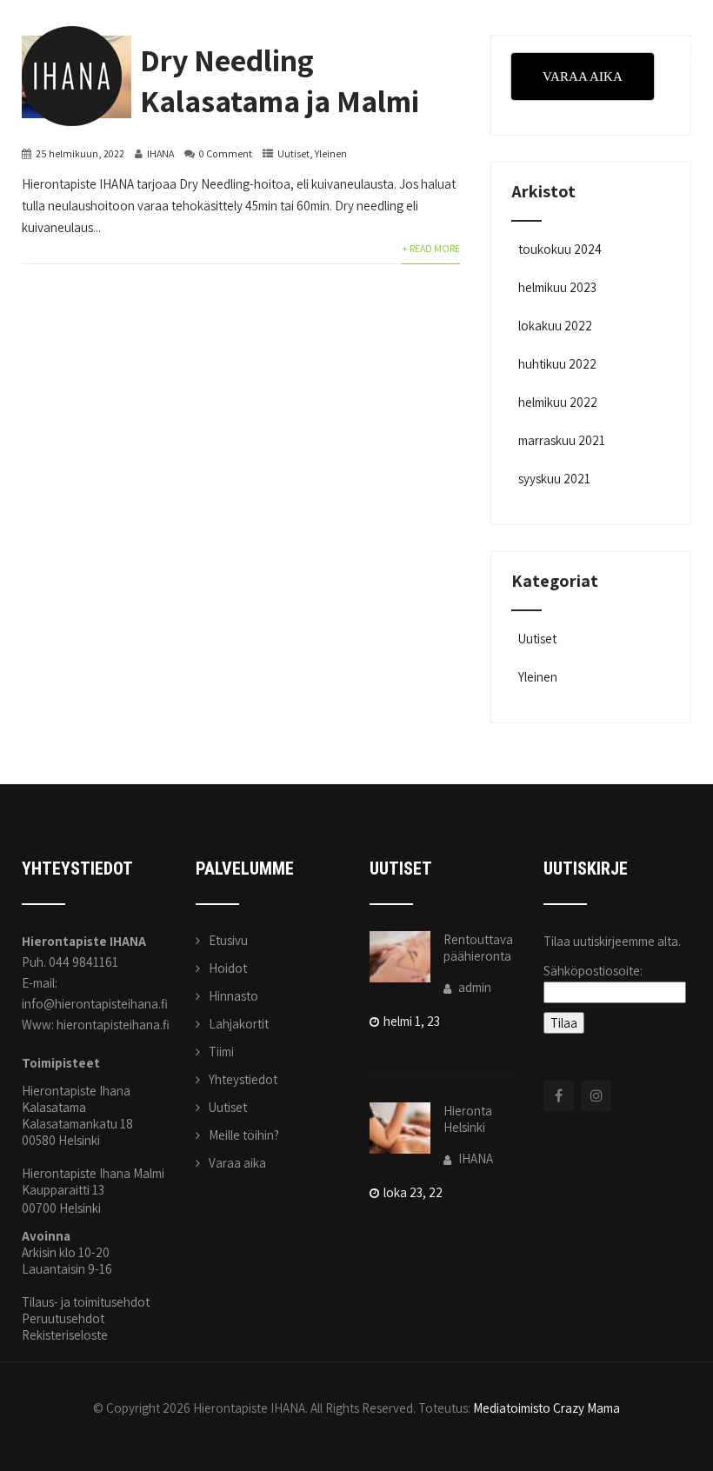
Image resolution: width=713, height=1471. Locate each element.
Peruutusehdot (63, 1318)
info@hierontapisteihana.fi (95, 1003)
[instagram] (596, 1096)
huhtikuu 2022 (557, 364)
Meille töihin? (244, 1135)
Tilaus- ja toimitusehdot (86, 1302)
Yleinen (331, 153)
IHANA (160, 153)
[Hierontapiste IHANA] (72, 8)
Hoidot (228, 968)
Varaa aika (237, 1163)
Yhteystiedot (243, 1079)
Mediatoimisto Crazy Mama (546, 1408)
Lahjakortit (239, 1023)
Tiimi (221, 1051)
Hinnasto (233, 996)
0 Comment (225, 153)
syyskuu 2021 (554, 478)
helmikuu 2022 (557, 402)
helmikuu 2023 (557, 287)
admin (473, 987)
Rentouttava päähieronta (478, 947)
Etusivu (228, 940)
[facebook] (558, 1096)
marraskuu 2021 (561, 440)
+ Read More (431, 248)
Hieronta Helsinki (467, 1118)
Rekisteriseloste (65, 1335)
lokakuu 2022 (555, 325)
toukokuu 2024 (560, 249)
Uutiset (293, 153)
